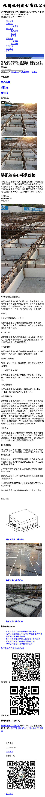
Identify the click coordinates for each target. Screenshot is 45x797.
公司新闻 (14, 41)
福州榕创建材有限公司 (10, 726)
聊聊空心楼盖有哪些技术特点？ (19, 644)
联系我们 (9, 51)
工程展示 (9, 46)
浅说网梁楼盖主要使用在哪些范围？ (21, 631)
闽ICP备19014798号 (19, 728)
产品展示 (9, 29)
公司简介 (14, 26)
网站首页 (9, 21)
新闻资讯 (9, 39)
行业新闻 (14, 44)
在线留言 (9, 49)
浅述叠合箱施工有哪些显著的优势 (20, 641)
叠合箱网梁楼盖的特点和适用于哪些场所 (23, 639)
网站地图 (32, 728)
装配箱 (13, 34)
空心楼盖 (14, 31)
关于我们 (9, 24)
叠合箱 (13, 36)
